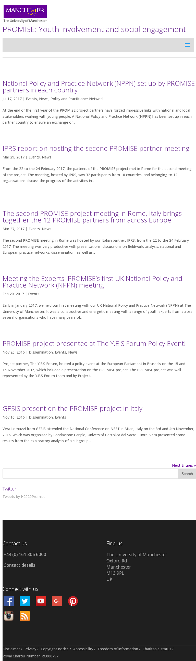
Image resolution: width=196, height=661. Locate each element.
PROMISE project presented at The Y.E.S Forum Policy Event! (94, 343)
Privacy (30, 648)
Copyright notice (55, 648)
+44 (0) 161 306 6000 (25, 554)
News (43, 98)
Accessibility (83, 648)
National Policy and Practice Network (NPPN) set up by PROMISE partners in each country (99, 86)
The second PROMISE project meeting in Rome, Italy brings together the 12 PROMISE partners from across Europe (92, 217)
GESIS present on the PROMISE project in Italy (72, 408)
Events (31, 98)
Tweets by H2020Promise (24, 496)
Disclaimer (11, 648)
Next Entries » (184, 465)
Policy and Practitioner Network (77, 98)
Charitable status (157, 648)
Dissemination (41, 352)
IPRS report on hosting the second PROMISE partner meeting (96, 148)
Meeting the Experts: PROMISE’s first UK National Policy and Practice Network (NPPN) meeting (92, 282)
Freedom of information (118, 648)
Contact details (19, 565)
